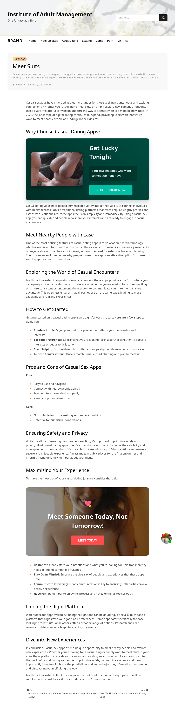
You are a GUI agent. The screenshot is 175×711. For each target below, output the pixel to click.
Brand (15, 40)
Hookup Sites (49, 41)
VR (119, 41)
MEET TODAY (87, 540)
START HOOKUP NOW (111, 190)
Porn (110, 41)
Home (32, 41)
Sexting (87, 41)
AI (126, 41)
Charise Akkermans (25, 84)
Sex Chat (20, 58)
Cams (99, 41)
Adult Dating (70, 41)
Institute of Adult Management (50, 14)
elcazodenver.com (78, 679)
